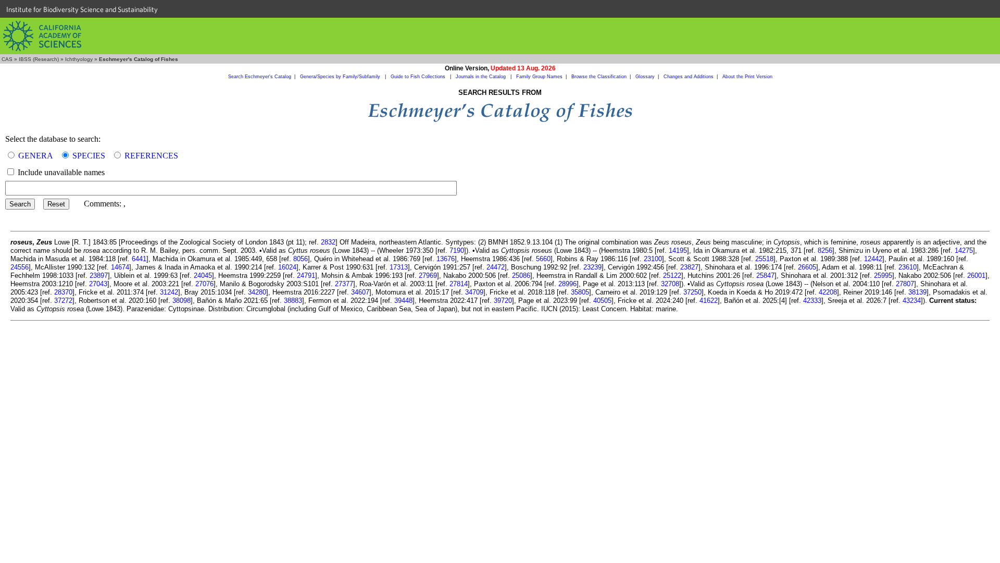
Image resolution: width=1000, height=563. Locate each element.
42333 (812, 300)
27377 (344, 284)
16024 (287, 267)
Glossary (645, 76)
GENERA (35, 155)
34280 (257, 292)
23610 (907, 267)
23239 (592, 267)
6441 (139, 259)
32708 (670, 284)
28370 (63, 292)
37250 (692, 292)
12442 (873, 259)
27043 (98, 284)
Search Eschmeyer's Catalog (259, 76)
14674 (120, 267)
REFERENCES (151, 155)
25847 (765, 275)
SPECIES (88, 155)
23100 (653, 259)
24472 (495, 267)
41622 (708, 300)
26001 (976, 275)
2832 (328, 242)
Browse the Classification (599, 76)
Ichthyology (79, 59)
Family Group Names (539, 76)
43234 (912, 300)
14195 (678, 250)
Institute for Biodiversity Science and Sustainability (82, 9)
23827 (689, 267)
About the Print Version (747, 76)
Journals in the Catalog (481, 76)
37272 (63, 300)
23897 (99, 275)
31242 (169, 292)
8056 (300, 259)
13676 (445, 259)
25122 (672, 275)
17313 (399, 267)
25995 (883, 275)
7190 (456, 250)
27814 (458, 284)
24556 (19, 267)
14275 (964, 250)
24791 (306, 275)
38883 (293, 300)
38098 (181, 300)
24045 (203, 275)
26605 (807, 267)
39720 (503, 300)
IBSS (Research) (39, 59)
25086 (521, 275)
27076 (204, 284)
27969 (428, 275)
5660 (543, 259)
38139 (917, 292)
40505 (602, 300)
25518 (764, 259)
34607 (360, 292)
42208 (828, 292)
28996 (567, 284)
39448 (403, 300)
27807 (905, 284)
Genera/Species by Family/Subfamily (341, 76)
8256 (825, 250)
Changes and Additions (689, 76)
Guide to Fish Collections (419, 76)
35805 (580, 292)
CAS (7, 59)
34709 (474, 292)
